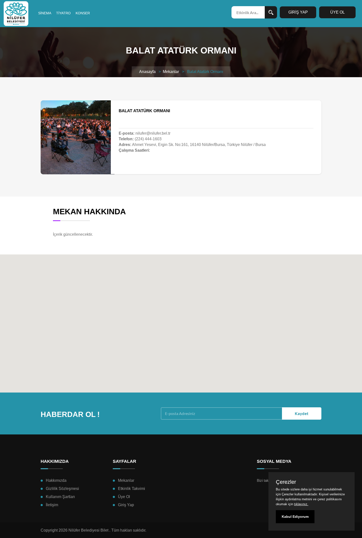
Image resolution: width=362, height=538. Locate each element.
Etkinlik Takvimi (131, 488)
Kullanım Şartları (60, 497)
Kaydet (302, 413)
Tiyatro (63, 13)
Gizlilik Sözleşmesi (62, 488)
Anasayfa (147, 72)
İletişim (52, 505)
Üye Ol (124, 497)
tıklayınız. (301, 504)
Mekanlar (171, 72)
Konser (83, 13)
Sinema (44, 13)
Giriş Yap (126, 505)
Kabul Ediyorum (295, 517)
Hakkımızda (56, 480)
